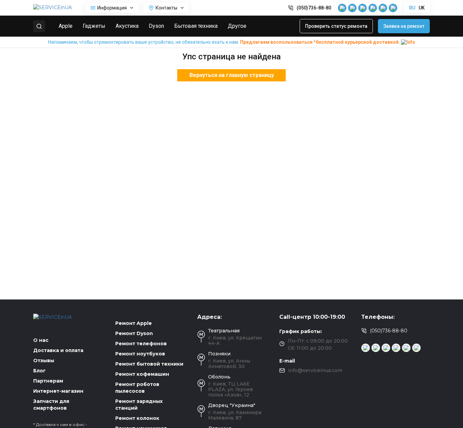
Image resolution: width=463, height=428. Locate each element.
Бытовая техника (196, 26)
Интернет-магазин (58, 391)
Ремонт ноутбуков (140, 354)
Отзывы (43, 360)
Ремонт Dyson (134, 333)
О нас (40, 340)
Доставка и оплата (58, 350)
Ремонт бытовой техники (149, 364)
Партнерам (48, 381)
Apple (66, 26)
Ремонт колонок (137, 418)
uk (422, 8)
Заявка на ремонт (403, 26)
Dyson (156, 26)
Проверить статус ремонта (336, 26)
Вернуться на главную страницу (231, 75)
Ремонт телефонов (141, 344)
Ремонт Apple (133, 323)
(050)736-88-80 (314, 8)
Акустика (127, 26)
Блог (39, 371)
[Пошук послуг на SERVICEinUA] (39, 26)
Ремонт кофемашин (142, 374)
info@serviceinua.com (315, 370)
